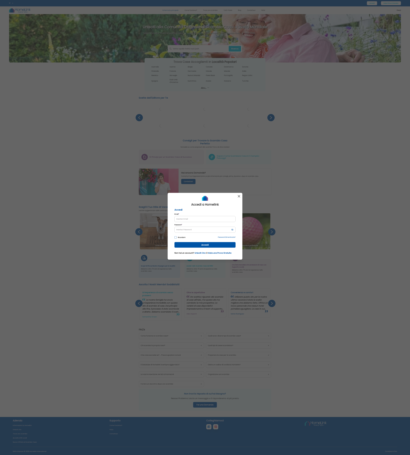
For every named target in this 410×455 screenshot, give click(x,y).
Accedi (205, 244)
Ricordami (181, 237)
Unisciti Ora (200, 253)
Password (178, 225)
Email (176, 214)
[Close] (239, 196)
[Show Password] (232, 230)
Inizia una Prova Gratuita (219, 253)
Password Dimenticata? (227, 237)
